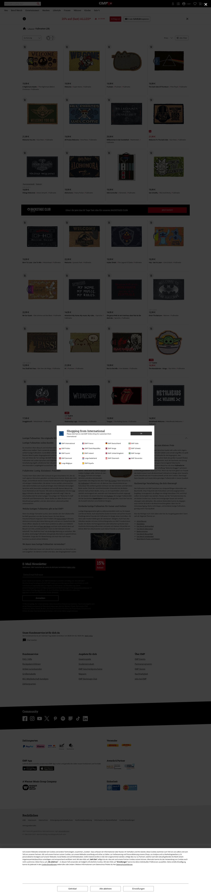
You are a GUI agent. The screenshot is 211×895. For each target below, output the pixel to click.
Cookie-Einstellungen (49, 864)
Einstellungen (138, 888)
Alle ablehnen (106, 889)
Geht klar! (72, 889)
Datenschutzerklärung (124, 864)
